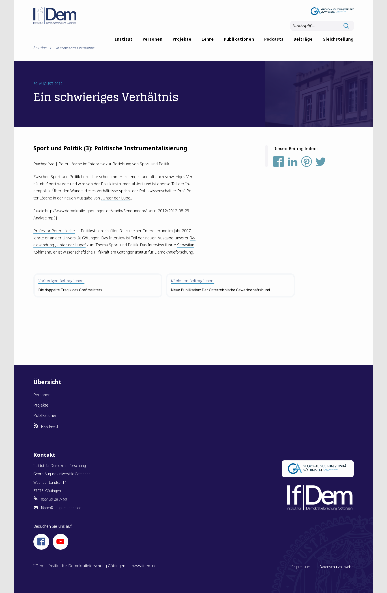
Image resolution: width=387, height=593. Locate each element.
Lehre (207, 39)
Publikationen (239, 39)
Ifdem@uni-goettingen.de (61, 507)
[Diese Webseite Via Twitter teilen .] (320, 163)
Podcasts (274, 39)
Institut (124, 39)
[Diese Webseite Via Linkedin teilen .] (292, 163)
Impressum (301, 566)
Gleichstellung (338, 39)
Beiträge (303, 39)
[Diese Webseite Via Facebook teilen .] (278, 163)
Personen (152, 39)
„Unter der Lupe (115, 198)
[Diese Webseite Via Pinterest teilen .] (306, 163)
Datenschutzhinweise (336, 566)
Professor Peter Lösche (54, 230)
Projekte (181, 39)
